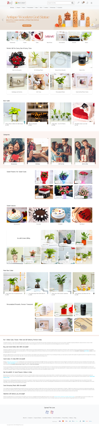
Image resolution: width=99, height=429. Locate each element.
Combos (46, 7)
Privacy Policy (65, 417)
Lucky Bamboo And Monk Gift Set (82, 293)
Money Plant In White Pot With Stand (14, 124)
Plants (23, 7)
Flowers (18, 7)
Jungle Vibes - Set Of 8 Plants (58, 124)
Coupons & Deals (37, 417)
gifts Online (86, 351)
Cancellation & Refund (46, 417)
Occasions (60, 7)
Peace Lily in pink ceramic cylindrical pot (61, 293)
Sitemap (71, 417)
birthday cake (9, 361)
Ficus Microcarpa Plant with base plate (38, 293)
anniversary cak (14, 361)
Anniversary (52, 7)
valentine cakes (71, 396)
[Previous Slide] (2, 19)
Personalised (30, 7)
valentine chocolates (64, 396)
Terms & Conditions (57, 417)
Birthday (12, 7)
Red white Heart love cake (81, 124)
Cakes (36, 7)
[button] (49, 19)
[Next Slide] (96, 19)
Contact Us (30, 417)
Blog (75, 417)
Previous (4, 115)
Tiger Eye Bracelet (33, 124)
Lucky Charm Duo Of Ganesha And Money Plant (16, 293)
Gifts (41, 7)
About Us (25, 417)
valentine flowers (57, 396)
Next (93, 115)
